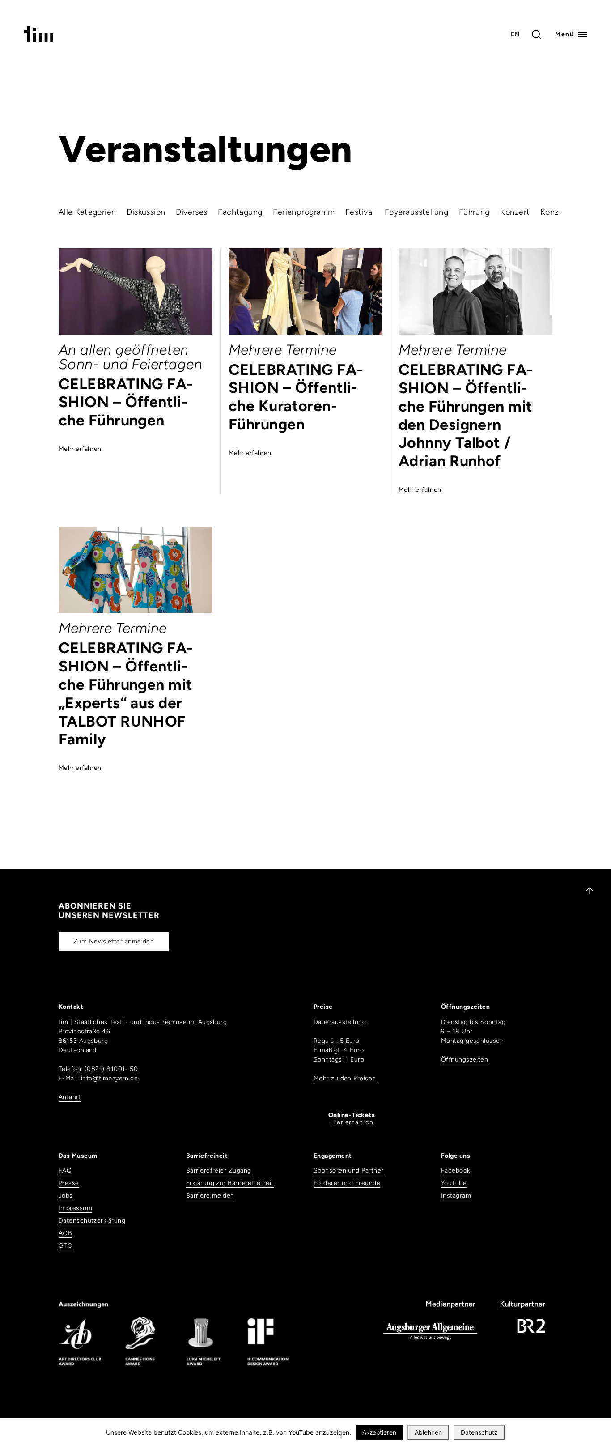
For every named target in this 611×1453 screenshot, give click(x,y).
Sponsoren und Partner (348, 1170)
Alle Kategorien (87, 212)
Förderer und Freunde (347, 1183)
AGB (65, 1233)
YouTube (454, 1183)
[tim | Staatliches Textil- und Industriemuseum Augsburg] (38, 39)
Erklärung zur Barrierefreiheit (230, 1183)
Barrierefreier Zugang (218, 1170)
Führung (474, 212)
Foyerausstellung (416, 212)
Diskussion (146, 212)
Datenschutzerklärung (92, 1220)
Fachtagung (240, 212)
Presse (69, 1183)
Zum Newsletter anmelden (113, 941)
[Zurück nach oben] (585, 890)
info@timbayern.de (109, 1078)
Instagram (456, 1195)
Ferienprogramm (304, 212)
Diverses (192, 212)
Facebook (456, 1170)
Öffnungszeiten (464, 1059)
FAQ (65, 1170)
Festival (359, 212)
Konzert (515, 212)
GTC (65, 1245)
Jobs (66, 1195)
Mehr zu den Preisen (345, 1078)
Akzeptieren (379, 1432)
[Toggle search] (536, 34)
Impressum (75, 1208)
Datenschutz (479, 1432)
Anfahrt (70, 1097)
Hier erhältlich (351, 1118)
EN (516, 34)
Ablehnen (428, 1432)
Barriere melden (210, 1195)
